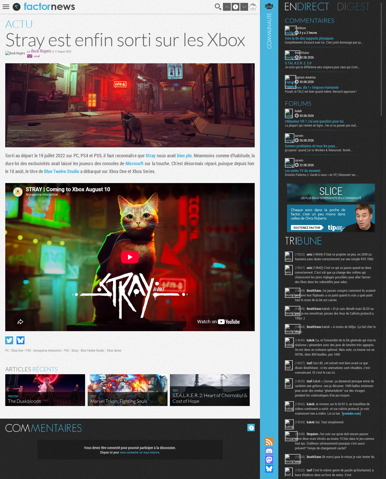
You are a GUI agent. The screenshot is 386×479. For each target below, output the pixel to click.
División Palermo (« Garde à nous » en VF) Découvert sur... (321, 175)
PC (7, 350)
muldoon (300, 28)
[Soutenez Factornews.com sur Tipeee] (331, 231)
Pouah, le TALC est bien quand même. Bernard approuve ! (321, 91)
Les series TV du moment (302, 171)
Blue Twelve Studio (61, 171)
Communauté (269, 213)
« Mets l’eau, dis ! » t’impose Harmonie (311, 87)
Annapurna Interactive (47, 350)
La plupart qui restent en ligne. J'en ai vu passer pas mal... (321, 125)
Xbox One (17, 350)
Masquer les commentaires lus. (251, 427)
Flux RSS (269, 442)
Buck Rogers (41, 51)
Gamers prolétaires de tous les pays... (311, 146)
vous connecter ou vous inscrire (139, 452)
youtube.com (351, 413)
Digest (353, 7)
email (37, 56)
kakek (298, 111)
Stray (150, 155)
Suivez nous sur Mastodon (269, 460)
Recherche (218, 7)
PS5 (66, 350)
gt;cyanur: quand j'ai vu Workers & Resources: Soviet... (319, 150)
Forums (298, 103)
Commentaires (310, 20)
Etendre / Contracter (269, 433)
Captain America (305, 77)
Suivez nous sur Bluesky (269, 469)
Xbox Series (114, 350)
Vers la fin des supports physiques (309, 38)
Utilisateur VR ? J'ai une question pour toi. (314, 121)
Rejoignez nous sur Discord (269, 451)
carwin (299, 135)
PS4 (28, 350)
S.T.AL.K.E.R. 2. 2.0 (298, 63)
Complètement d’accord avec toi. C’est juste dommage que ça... (324, 42)
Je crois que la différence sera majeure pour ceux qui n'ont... (322, 67)
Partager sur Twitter (9, 340)
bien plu (184, 155)
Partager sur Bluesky (20, 340)
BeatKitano (302, 52)
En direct (307, 7)
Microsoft (135, 163)
